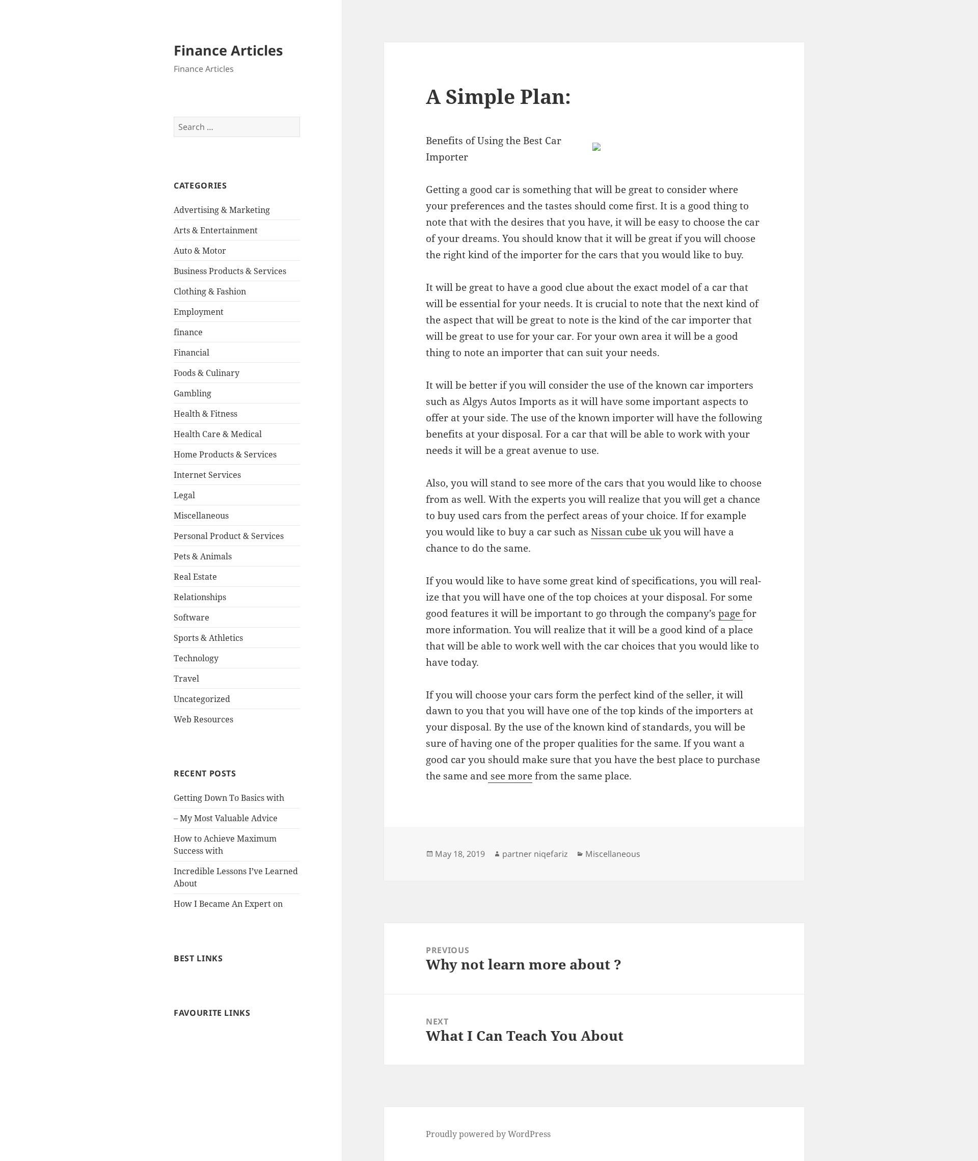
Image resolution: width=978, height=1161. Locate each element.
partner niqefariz (535, 853)
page (730, 613)
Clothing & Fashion (210, 291)
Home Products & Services (225, 454)
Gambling (192, 393)
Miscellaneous (201, 515)
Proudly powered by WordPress (488, 1134)
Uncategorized (202, 699)
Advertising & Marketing (222, 209)
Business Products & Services (230, 271)
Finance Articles (228, 50)
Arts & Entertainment (216, 230)
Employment (199, 311)
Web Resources (203, 719)
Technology (196, 658)
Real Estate (195, 576)
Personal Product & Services (229, 536)
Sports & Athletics (208, 637)
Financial (191, 352)
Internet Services (207, 474)
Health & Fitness (205, 413)
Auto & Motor (200, 250)
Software (191, 617)
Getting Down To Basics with (229, 797)
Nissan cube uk (626, 531)
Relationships (200, 597)
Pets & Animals (203, 556)
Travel (186, 678)
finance (188, 332)
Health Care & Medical (218, 434)
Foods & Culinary (206, 373)
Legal (184, 495)
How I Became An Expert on (228, 903)
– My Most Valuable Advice (226, 818)
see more (510, 775)
